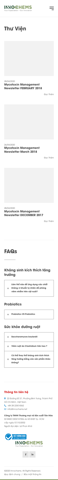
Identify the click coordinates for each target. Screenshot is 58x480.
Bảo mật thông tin (32, 474)
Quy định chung (12, 474)
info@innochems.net (17, 409)
